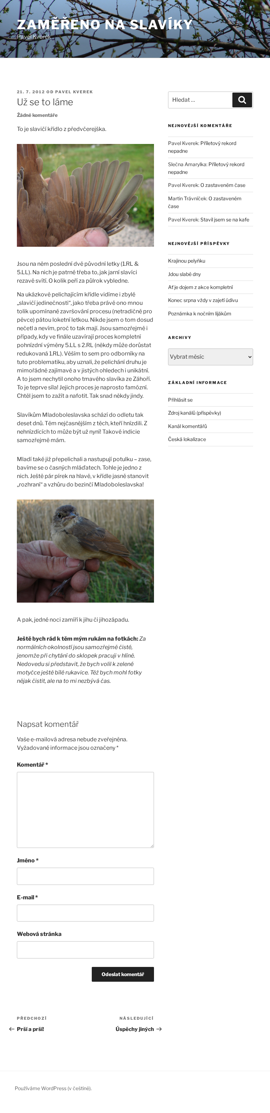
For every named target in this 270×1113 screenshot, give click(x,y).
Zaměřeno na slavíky (105, 24)
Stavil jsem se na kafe (224, 219)
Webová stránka (39, 934)
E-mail (27, 897)
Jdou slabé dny (184, 274)
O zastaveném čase (222, 185)
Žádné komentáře (37, 115)
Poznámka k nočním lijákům (199, 313)
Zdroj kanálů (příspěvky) (194, 413)
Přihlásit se (180, 400)
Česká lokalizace (187, 439)
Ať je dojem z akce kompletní (200, 287)
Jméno (28, 860)
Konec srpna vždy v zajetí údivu (203, 300)
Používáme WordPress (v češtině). (53, 1088)
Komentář (32, 764)
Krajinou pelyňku (186, 261)
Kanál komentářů (187, 426)
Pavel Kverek (74, 91)
